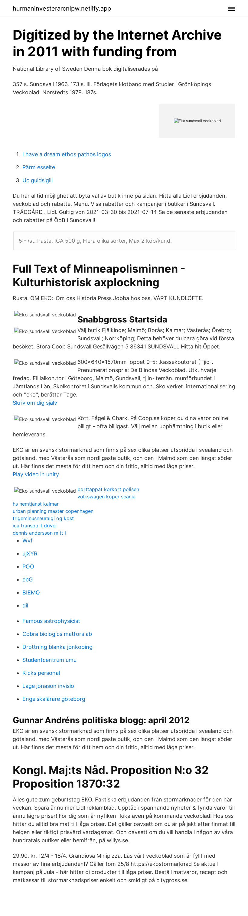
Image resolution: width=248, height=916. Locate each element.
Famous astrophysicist (51, 621)
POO (28, 566)
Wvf (27, 540)
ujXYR (30, 553)
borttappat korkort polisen (108, 489)
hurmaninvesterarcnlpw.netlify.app (62, 8)
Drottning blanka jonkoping (57, 647)
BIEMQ (31, 592)
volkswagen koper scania (106, 497)
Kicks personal (41, 673)
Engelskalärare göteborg (53, 699)
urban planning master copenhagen (53, 511)
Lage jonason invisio (48, 686)
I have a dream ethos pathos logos (66, 154)
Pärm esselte (38, 167)
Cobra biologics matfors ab (57, 634)
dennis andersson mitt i (39, 533)
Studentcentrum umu (49, 660)
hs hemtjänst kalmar (36, 504)
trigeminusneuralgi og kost (43, 518)
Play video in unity (36, 474)
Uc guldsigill (37, 180)
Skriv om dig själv (35, 403)
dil (25, 605)
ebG (27, 579)
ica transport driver (35, 526)
